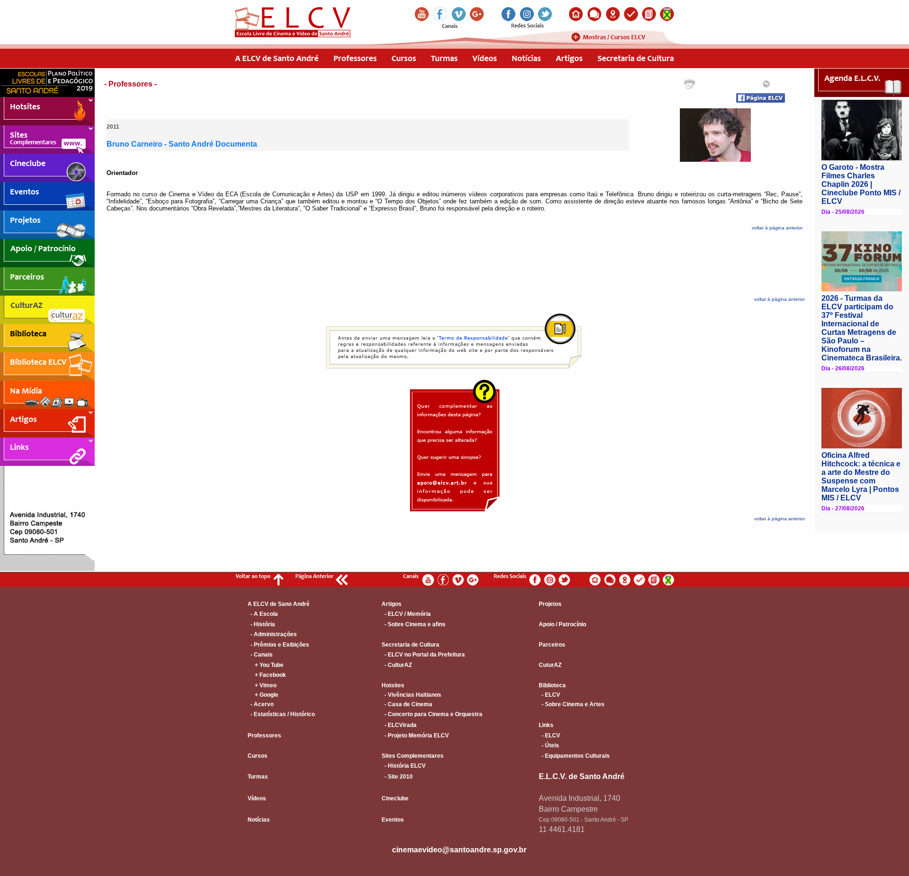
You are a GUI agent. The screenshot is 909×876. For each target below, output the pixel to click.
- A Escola (263, 614)
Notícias (259, 819)
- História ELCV (404, 765)
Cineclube (395, 798)
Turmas (258, 776)
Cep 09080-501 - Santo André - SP (583, 819)
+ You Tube (266, 665)
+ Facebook (267, 675)
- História (261, 624)
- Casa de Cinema (407, 704)
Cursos (257, 756)
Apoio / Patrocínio (562, 624)
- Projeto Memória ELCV (415, 735)
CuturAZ (550, 665)
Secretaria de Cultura (410, 644)
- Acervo (261, 704)
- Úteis (549, 745)
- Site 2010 (397, 776)
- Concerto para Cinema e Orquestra (432, 714)
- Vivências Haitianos (411, 695)
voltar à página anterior (777, 227)
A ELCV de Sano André (279, 604)
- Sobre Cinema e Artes (572, 704)
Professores (264, 735)
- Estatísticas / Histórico (281, 714)
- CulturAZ (397, 665)
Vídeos (257, 798)
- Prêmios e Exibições (278, 644)
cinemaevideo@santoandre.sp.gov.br (459, 850)
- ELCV (549, 695)
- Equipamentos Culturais (574, 756)
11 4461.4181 (562, 829)
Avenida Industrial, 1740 (579, 798)
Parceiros (552, 644)
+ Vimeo (262, 685)
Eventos (393, 819)
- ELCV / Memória (406, 614)
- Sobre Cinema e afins (414, 624)
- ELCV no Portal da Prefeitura (423, 654)
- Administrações (272, 634)
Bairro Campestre (568, 809)
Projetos (550, 604)
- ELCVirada (399, 725)
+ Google (263, 695)
